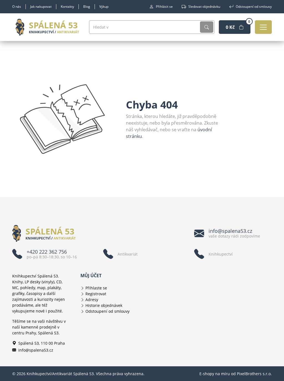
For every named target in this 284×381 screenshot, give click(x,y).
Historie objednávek (103, 305)
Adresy (91, 299)
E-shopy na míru (214, 373)
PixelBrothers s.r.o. (254, 373)
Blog (86, 6)
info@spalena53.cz (35, 350)
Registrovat (95, 293)
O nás (16, 6)
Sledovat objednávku (204, 6)
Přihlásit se (164, 6)
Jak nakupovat (41, 6)
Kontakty (67, 6)
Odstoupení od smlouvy (254, 6)
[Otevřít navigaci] (263, 27)
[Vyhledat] (206, 27)
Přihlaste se (96, 288)
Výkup (103, 6)
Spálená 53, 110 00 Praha (41, 343)
